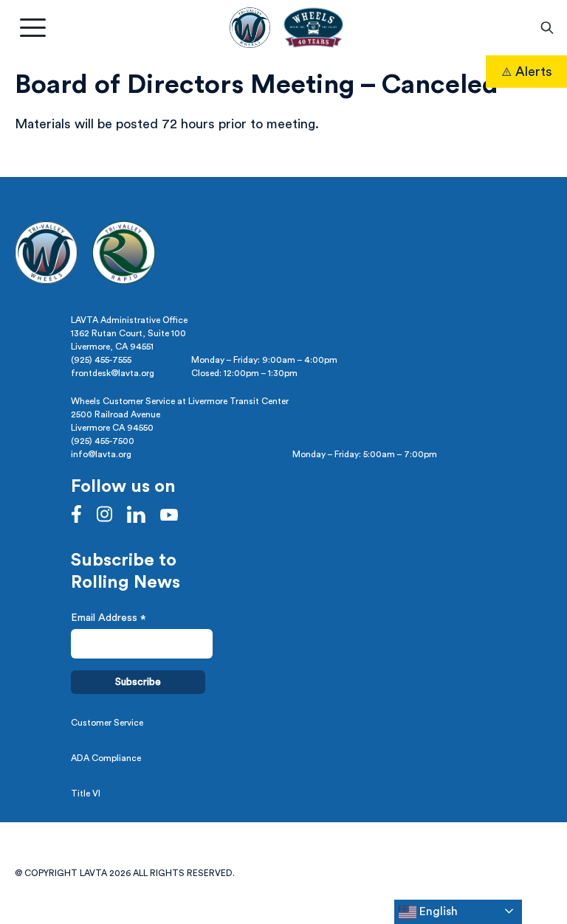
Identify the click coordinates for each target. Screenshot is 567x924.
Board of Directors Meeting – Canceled (256, 85)
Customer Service (107, 722)
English (437, 911)
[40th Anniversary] (313, 27)
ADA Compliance (106, 758)
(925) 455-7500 (102, 441)
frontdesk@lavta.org (112, 373)
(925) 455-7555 (101, 359)
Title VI (85, 793)
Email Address (108, 620)
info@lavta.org (101, 454)
